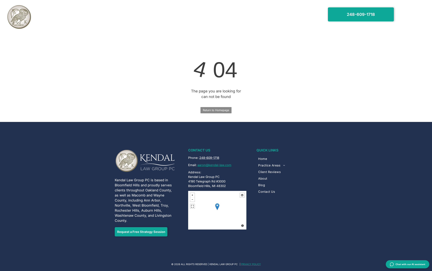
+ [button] (192, 195)
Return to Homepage (216, 110)
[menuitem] (137, 14)
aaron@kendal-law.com (214, 165)
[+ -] (217, 210)
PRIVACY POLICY (251, 264)
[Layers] (242, 195)
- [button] (192, 199)
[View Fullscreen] (192, 206)
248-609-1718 (209, 158)
